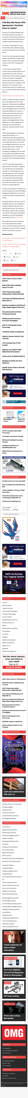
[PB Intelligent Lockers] (10, 414)
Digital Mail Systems (8, 853)
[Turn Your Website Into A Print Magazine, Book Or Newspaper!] (14, 966)
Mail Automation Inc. (8, 623)
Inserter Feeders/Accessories (10, 885)
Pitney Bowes (6, 631)
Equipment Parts (7, 810)
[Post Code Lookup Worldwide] (14, 1012)
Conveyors (5, 844)
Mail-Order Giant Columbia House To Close (11, 286)
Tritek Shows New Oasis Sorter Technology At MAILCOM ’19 (12, 497)
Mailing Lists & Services (9, 891)
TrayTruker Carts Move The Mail (12, 436)
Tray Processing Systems (9, 921)
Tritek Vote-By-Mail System (11, 501)
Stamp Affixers (6, 912)
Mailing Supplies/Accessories (10, 898)
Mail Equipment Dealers (9, 818)
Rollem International (8, 643)
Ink (3, 879)
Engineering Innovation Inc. (10, 620)
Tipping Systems (7, 915)
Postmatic (5, 634)
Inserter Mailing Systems (9, 882)
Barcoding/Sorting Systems (10, 841)
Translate (15, 510)
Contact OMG (5, 1075)
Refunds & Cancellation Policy (9, 1078)
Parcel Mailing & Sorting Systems (12, 904)
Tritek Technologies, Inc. (9, 651)
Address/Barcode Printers (9, 830)
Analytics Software (7, 838)
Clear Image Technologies (9, 611)
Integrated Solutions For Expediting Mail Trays (10, 446)
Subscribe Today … (6, 1063)
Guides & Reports (6, 1053)
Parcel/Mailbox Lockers (9, 901)
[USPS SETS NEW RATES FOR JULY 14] (14, 788)
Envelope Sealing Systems (10, 871)
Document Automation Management (13, 858)
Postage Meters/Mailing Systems (12, 906)
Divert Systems (6, 855)
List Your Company (6, 1065)
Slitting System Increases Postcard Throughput (11, 319)
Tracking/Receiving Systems (10, 918)
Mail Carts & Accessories (9, 888)
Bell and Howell (6, 605)
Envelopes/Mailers (7, 868)
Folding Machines (7, 874)
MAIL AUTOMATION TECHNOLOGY (12, 427)
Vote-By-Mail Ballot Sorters (10, 926)
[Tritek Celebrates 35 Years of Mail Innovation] (14, 941)
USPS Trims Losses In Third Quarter (14, 679)
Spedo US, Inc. (6, 645)
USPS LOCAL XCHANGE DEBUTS (13, 356)
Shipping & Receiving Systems (11, 909)
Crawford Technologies (9, 614)
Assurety (4, 602)
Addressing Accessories (9, 832)
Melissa (4, 625)
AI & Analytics (6, 827)
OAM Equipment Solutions (10, 628)
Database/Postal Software (10, 847)
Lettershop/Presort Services (10, 815)
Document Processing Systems (11, 861)
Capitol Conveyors (7, 608)
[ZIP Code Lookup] (14, 993)
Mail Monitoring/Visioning (9, 894)
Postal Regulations (6, 1048)
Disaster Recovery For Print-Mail (11, 804)
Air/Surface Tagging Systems (10, 835)
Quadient (5, 637)
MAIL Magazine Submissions (8, 1073)
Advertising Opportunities (8, 1061)
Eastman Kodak (7, 617)
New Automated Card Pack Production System (11, 313)
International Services (8, 813)
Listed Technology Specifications (10, 1050)
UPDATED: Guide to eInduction (13, 332)
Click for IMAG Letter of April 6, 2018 (12, 96)
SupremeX (5, 648)
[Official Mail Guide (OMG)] (14, 13)
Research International (8, 640)
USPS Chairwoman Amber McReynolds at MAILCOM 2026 (13, 293)
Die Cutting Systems (8, 850)
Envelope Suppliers (7, 807)
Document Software (8, 865)
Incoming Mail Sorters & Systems (12, 877)
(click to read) (19, 217)
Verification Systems (8, 924)
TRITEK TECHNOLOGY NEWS (11, 477)
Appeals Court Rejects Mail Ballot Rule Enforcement (11, 351)
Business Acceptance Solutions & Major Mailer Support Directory (13, 306)
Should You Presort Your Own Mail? (13, 481)
